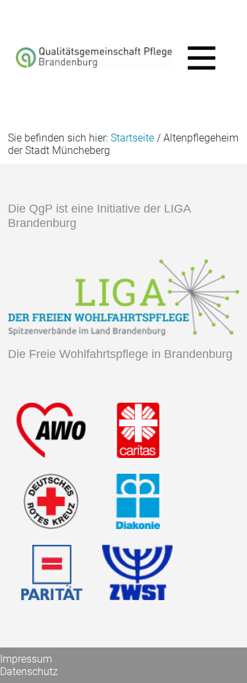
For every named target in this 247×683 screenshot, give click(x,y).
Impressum (26, 659)
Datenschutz (29, 671)
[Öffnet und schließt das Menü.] (197, 60)
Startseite (132, 138)
